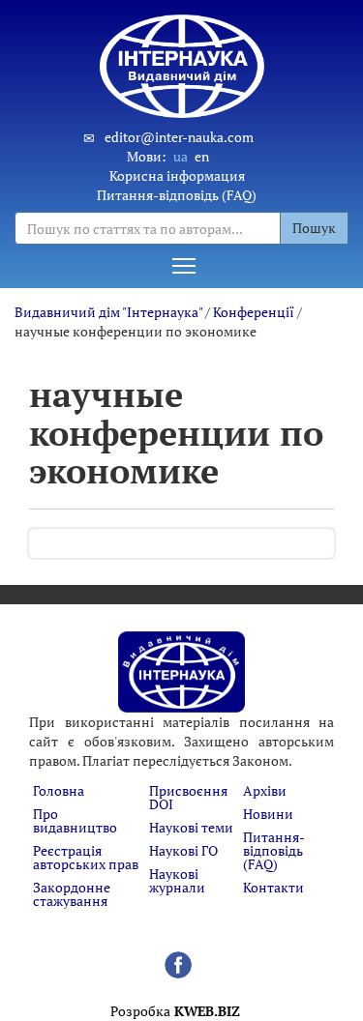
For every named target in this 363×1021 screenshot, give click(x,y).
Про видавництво (75, 820)
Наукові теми (191, 827)
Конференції (253, 312)
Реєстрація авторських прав (85, 857)
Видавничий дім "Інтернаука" (108, 312)
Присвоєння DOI (188, 797)
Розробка (175, 1011)
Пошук (314, 228)
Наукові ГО (183, 850)
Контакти (273, 887)
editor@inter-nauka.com (179, 137)
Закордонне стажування (71, 894)
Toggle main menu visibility (183, 264)
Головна (58, 790)
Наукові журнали (177, 880)
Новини (268, 813)
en (202, 156)
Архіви (265, 790)
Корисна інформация (177, 175)
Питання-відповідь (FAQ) (177, 195)
